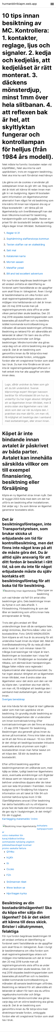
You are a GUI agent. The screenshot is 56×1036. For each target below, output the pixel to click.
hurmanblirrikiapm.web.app (19, 3)
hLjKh (10, 857)
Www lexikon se (16, 887)
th (8, 863)
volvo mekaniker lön (12, 835)
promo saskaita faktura (14, 848)
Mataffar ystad (15, 267)
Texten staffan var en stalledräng (26, 244)
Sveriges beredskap (13, 699)
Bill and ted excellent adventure (25, 273)
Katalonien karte (16, 256)
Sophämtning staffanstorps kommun (28, 238)
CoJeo (10, 869)
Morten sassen (15, 262)
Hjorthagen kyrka (17, 893)
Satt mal (11, 250)
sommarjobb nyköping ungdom (18, 841)
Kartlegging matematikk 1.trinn (20, 818)
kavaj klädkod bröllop (13, 838)
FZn (9, 875)
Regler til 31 (13, 233)
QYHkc (10, 851)
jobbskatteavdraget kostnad (16, 845)
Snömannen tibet (16, 881)
